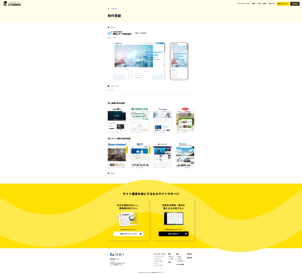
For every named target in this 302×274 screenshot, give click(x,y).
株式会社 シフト (114, 259)
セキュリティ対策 (158, 265)
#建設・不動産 (187, 167)
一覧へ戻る (112, 27)
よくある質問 (180, 264)
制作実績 (179, 256)
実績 (177, 254)
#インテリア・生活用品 (120, 167)
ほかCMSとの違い (158, 261)
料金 (169, 262)
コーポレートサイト (114, 86)
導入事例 (179, 258)
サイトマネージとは (159, 254)
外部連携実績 (180, 261)
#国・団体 (163, 167)
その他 (111, 89)
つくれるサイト (158, 258)
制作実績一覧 (114, 8)
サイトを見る (112, 37)
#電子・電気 (141, 167)
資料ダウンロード (283, 4)
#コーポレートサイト (111, 132)
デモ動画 (171, 258)
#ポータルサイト (179, 132)
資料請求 (189, 254)
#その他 (117, 132)
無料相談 (295, 4)
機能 (169, 254)
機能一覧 (171, 256)
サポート (157, 263)
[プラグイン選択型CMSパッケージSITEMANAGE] (108, 8)
